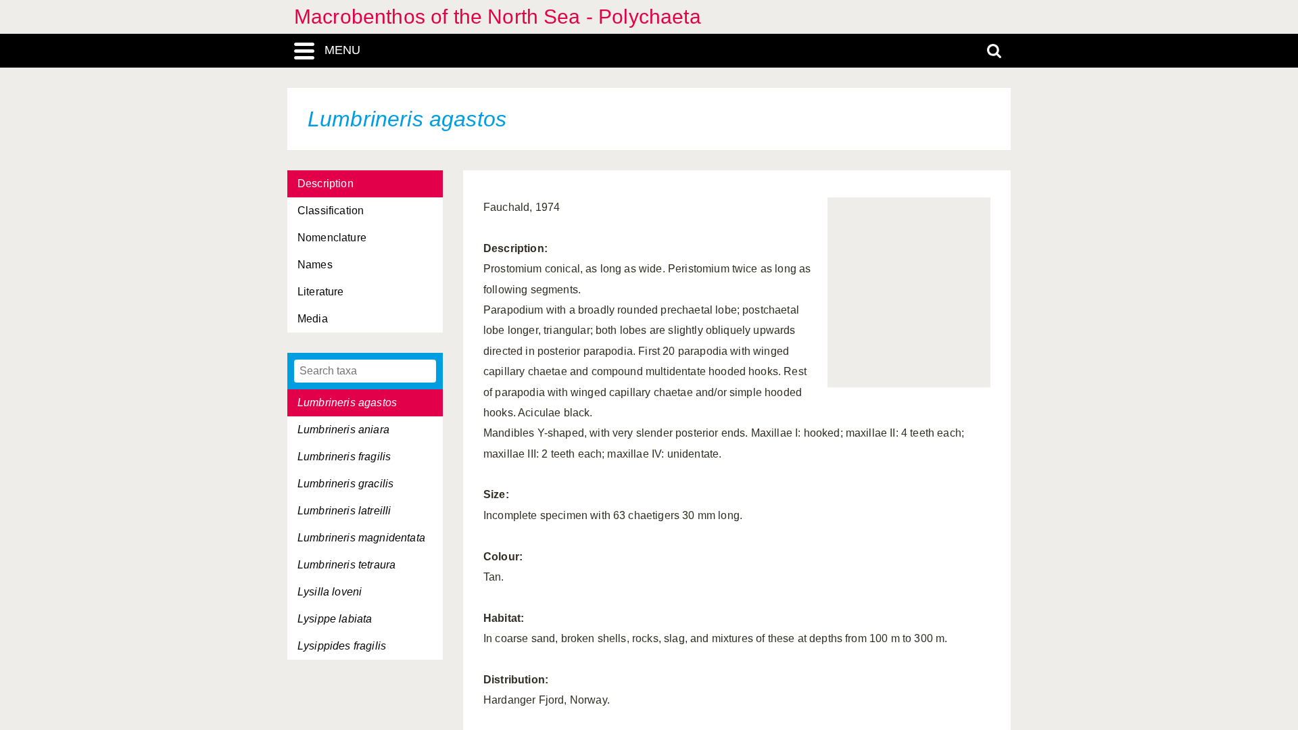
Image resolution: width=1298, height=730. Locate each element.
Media (312, 318)
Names (315, 264)
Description (325, 183)
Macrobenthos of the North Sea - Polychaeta (497, 16)
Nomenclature (331, 237)
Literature (320, 291)
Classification (330, 210)
